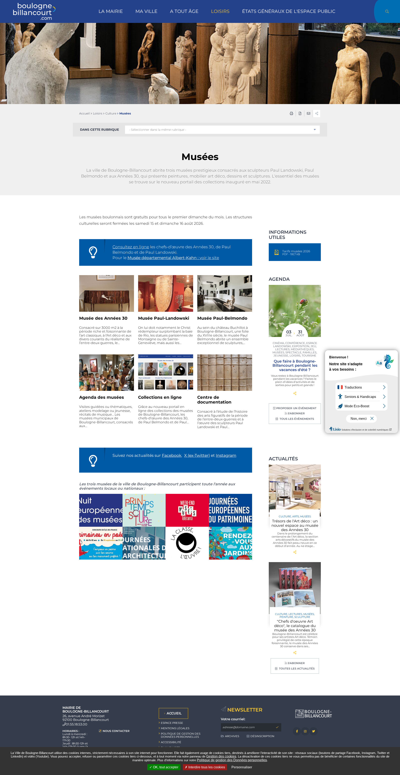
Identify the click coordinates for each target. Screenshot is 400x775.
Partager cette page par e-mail (308, 113)
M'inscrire (277, 727)
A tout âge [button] (184, 11)
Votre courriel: (233, 719)
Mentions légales (175, 728)
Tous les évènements (296, 418)
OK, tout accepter (165, 767)
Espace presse (172, 722)
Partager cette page (295, 393)
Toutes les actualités (296, 668)
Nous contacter (116, 731)
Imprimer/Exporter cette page (291, 113)
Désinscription (262, 736)
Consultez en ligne (130, 247)
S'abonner (296, 413)
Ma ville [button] (146, 11)
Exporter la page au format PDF (300, 113)
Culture (110, 113)
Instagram (226, 455)
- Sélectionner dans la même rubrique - (157, 130)
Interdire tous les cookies (206, 767)
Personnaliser (241, 767)
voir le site (173, 257)
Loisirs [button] (220, 11)
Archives (232, 736)
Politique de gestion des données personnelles (180, 735)
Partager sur (316, 113)
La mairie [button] (111, 11)
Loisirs (97, 113)
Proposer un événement (296, 408)
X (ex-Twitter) (197, 455)
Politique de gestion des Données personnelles (232, 760)
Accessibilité (171, 742)
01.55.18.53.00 (76, 724)
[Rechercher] (387, 11)
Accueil (84, 113)
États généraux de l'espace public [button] (288, 11)
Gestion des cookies (221, 756)
